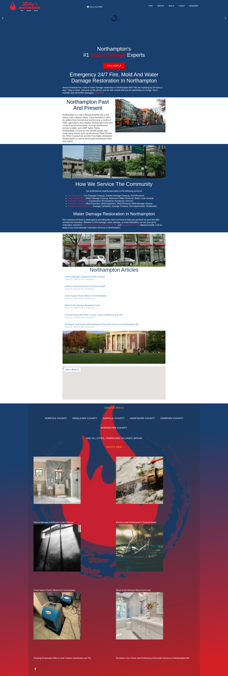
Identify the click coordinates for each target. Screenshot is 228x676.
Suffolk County (114, 418)
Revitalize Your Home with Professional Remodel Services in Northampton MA (101, 324)
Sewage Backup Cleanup (80, 206)
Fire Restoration (75, 196)
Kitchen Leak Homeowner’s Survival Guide (85, 286)
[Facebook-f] (35, 669)
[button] (2, 18)
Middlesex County (84, 418)
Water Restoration (76, 198)
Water (161, 6)
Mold (171, 6)
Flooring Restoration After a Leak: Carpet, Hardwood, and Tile (93, 315)
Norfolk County (56, 418)
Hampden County (171, 418)
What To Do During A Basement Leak (82, 305)
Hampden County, (108, 225)
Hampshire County (130, 225)
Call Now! (99, 93)
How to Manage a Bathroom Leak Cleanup (85, 277)
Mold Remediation (76, 203)
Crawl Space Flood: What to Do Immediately (85, 296)
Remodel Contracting (78, 201)
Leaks (182, 6)
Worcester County (91, 225)
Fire (151, 6)
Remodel (193, 6)
